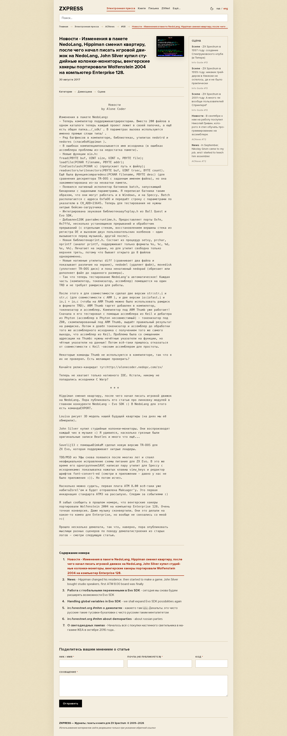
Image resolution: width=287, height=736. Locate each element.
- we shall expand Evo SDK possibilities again (124, 601)
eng (225, 8)
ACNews (110, 26)
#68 (123, 26)
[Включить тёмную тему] (212, 8)
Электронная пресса (121, 8)
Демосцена (85, 91)
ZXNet (165, 8)
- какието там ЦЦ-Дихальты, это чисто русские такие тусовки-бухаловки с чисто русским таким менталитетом (122, 610)
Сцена (101, 91)
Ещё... (176, 8)
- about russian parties (115, 619)
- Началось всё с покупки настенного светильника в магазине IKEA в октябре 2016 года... (125, 627)
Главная (63, 26)
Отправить (70, 703)
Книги (142, 8)
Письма (153, 8)
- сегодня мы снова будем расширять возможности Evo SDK (122, 592)
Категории (65, 91)
